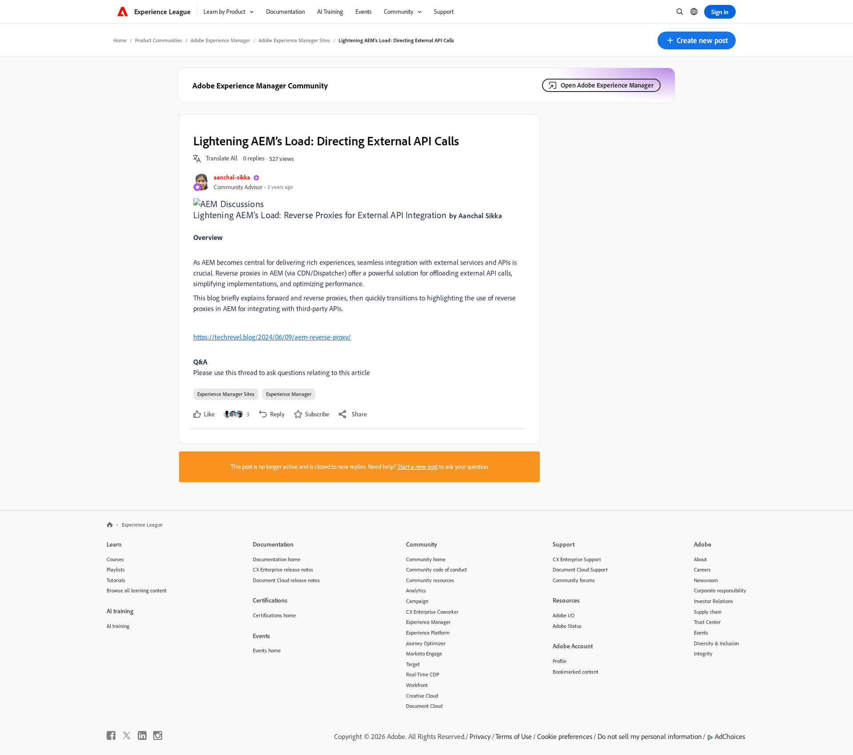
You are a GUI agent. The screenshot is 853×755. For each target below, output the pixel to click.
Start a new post (418, 467)
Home (120, 40)
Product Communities (158, 40)
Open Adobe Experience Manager (607, 85)
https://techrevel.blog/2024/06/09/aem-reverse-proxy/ (272, 336)
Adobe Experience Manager (220, 40)
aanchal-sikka (232, 177)
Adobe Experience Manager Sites (294, 40)
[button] (697, 40)
